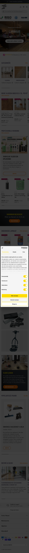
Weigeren (14, 304)
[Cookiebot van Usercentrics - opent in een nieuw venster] (21, 248)
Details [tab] (14, 252)
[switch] (25, 281)
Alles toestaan (14, 295)
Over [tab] (24, 252)
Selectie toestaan (14, 299)
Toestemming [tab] (5, 252)
